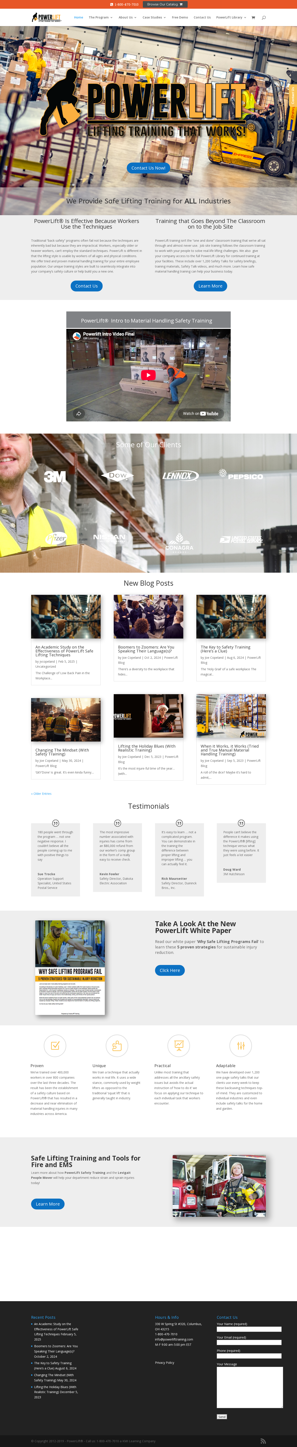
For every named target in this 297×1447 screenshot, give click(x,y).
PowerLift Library (229, 17)
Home (78, 17)
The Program (99, 17)
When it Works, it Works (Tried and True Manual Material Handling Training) (230, 750)
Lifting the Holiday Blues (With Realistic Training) (146, 748)
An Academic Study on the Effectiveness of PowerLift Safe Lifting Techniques (64, 650)
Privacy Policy (164, 1363)
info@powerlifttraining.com (174, 1339)
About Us (126, 17)
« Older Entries (41, 794)
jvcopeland (47, 661)
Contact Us (202, 17)
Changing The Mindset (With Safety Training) (62, 752)
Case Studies (152, 17)
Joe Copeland (49, 760)
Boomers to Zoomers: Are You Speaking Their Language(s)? (146, 649)
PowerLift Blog (46, 766)
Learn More (210, 286)
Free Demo (180, 17)
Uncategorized (45, 666)
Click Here (170, 970)
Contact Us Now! (148, 168)
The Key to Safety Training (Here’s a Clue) (225, 649)
